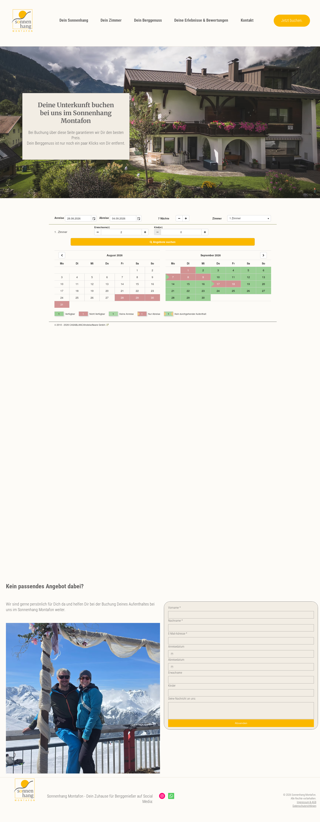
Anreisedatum (176, 646)
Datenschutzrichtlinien (304, 806)
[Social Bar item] (162, 796)
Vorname (174, 607)
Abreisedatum (176, 659)
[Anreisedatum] (172, 653)
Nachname (175, 620)
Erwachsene (175, 672)
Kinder (172, 685)
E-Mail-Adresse (177, 633)
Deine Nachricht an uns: (182, 698)
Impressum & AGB (306, 802)
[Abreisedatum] (172, 666)
